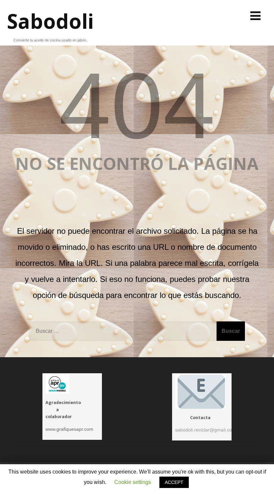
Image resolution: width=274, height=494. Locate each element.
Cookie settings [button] (132, 482)
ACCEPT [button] (174, 482)
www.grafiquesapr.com (69, 429)
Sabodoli (50, 21)
